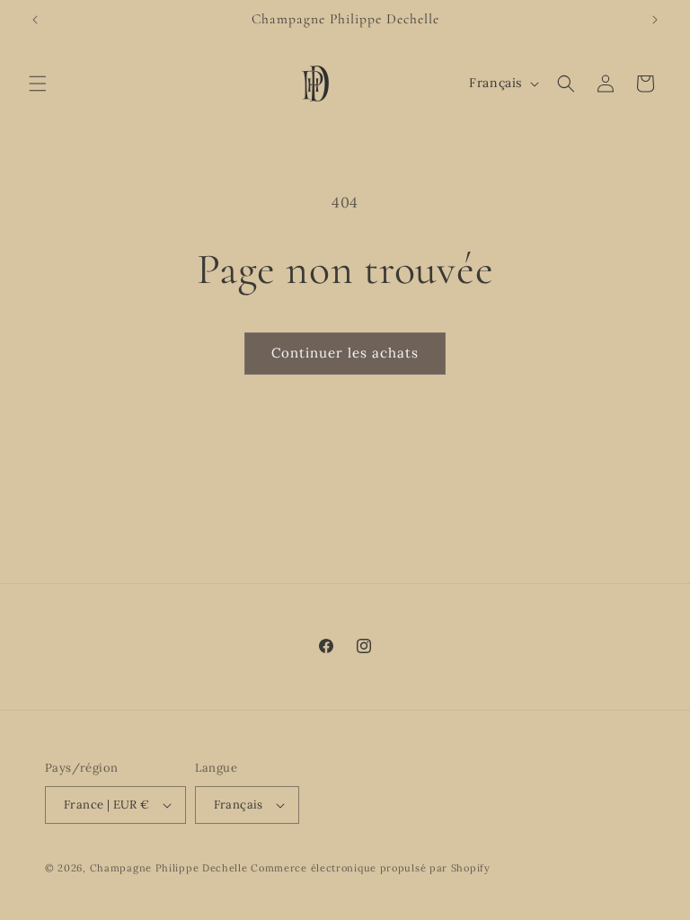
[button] (38, 83)
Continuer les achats (345, 352)
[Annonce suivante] (655, 20)
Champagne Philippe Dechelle (169, 868)
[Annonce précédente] (35, 20)
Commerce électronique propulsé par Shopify (370, 868)
